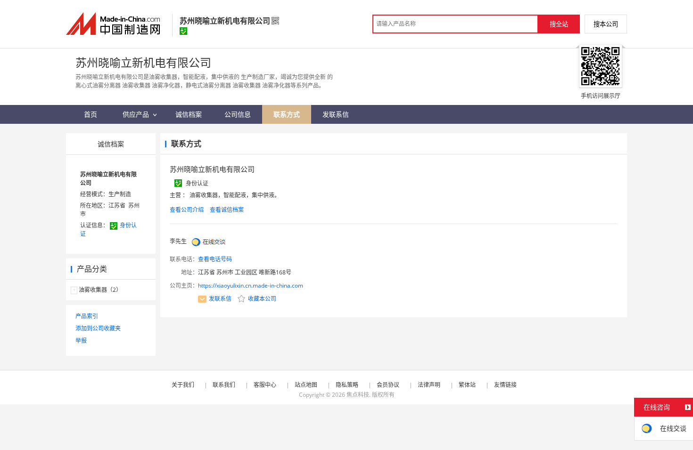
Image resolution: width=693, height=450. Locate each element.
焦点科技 (357, 395)
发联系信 (220, 299)
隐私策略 (347, 385)
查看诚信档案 (227, 210)
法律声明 (429, 385)
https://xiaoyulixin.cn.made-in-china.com (250, 285)
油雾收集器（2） (100, 290)
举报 (81, 341)
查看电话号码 (215, 259)
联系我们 (224, 385)
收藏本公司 (261, 299)
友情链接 (505, 385)
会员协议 (388, 385)
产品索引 (86, 316)
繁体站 (467, 385)
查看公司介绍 (187, 210)
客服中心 (265, 385)
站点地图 (306, 385)
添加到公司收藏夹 (98, 328)
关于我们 (183, 385)
